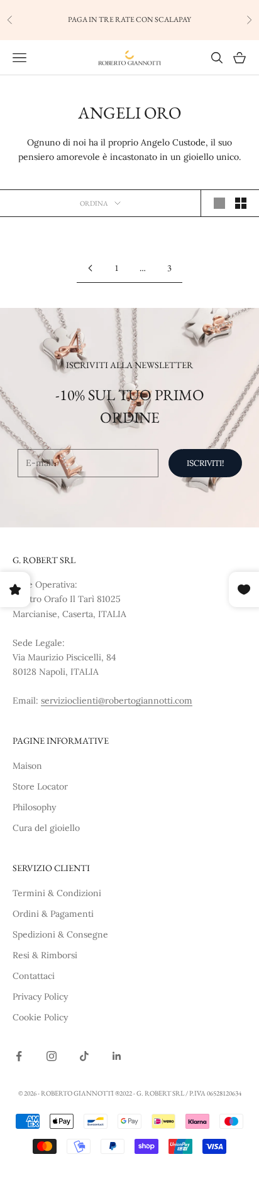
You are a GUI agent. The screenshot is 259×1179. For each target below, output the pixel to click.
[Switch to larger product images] (219, 203)
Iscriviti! (205, 463)
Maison (27, 765)
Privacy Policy (40, 996)
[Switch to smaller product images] (240, 203)
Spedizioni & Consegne (60, 934)
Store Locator (40, 786)
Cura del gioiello (46, 827)
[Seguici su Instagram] (51, 1056)
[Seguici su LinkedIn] (117, 1056)
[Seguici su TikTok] (84, 1056)
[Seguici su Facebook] (19, 1056)
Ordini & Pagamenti (53, 913)
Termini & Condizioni (57, 893)
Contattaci (34, 975)
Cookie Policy (40, 1017)
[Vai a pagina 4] (90, 268)
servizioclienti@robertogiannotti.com (116, 700)
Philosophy (34, 807)
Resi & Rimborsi (45, 955)
